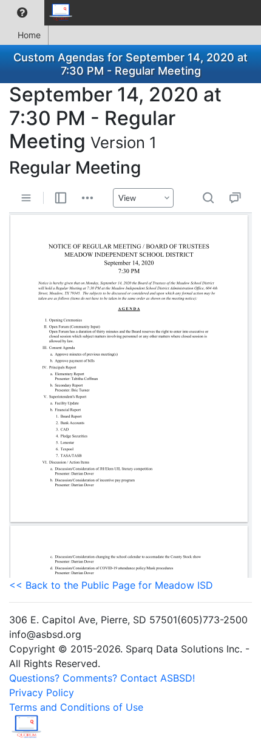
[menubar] (40, 12)
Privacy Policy (41, 692)
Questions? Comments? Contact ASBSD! (102, 678)
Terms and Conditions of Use (76, 707)
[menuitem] (22, 12)
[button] (22, 13)
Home (29, 35)
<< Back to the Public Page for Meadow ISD (111, 585)
